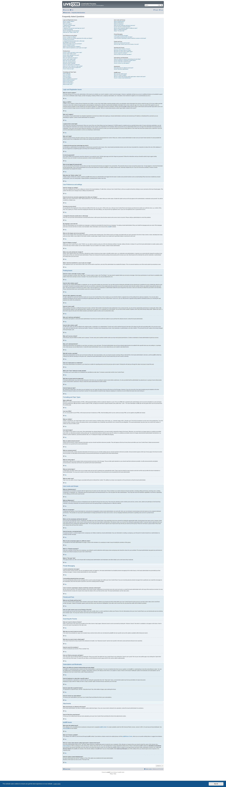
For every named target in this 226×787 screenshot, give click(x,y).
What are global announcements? (70, 78)
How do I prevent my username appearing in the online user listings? (77, 38)
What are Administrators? (119, 21)
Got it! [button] (216, 784)
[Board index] (72, 4)
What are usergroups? (119, 24)
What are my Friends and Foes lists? (122, 42)
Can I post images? (67, 77)
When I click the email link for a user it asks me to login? (75, 47)
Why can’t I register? (67, 24)
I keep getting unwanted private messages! (123, 36)
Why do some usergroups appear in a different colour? (125, 28)
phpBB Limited (102, 727)
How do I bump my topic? (68, 68)
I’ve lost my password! (68, 29)
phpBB (109, 226)
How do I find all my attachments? (121, 69)
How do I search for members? (120, 53)
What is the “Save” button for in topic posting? (72, 66)
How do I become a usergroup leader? (122, 26)
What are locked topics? (68, 82)
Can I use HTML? (67, 74)
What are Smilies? (67, 76)
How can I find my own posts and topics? (123, 54)
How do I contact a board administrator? (122, 77)
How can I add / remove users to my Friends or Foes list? (126, 44)
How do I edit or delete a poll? (69, 59)
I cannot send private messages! (121, 35)
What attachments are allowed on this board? (123, 67)
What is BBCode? (67, 73)
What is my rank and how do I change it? (71, 46)
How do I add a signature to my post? (71, 55)
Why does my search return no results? (122, 50)
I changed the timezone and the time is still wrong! (73, 41)
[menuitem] (71, 10)
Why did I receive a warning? (69, 63)
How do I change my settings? (69, 36)
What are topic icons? (67, 84)
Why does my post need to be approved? (72, 67)
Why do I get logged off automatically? (71, 30)
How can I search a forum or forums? (122, 48)
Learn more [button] (56, 784)
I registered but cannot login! (69, 25)
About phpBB (66, 728)
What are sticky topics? (68, 81)
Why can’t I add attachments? (69, 62)
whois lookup (66, 745)
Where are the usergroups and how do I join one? (124, 25)
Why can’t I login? (67, 26)
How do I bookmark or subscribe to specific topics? (125, 60)
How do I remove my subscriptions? (121, 63)
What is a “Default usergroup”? (120, 29)
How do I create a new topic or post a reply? (72, 52)
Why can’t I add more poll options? (70, 57)
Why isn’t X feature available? (120, 75)
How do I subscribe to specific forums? (122, 61)
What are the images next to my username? (72, 43)
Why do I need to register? (68, 21)
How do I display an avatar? (69, 45)
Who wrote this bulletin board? (120, 73)
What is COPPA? (66, 22)
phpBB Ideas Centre (127, 736)
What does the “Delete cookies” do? (70, 32)
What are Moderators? (119, 22)
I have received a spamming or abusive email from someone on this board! (130, 38)
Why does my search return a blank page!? (123, 51)
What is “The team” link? (119, 30)
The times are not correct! (68, 39)
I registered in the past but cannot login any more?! (74, 28)
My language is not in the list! (69, 42)
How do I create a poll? (68, 56)
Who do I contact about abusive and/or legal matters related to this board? (129, 76)
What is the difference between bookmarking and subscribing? (127, 59)
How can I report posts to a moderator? (71, 64)
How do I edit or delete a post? (69, 53)
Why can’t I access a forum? (69, 60)
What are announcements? (69, 80)
